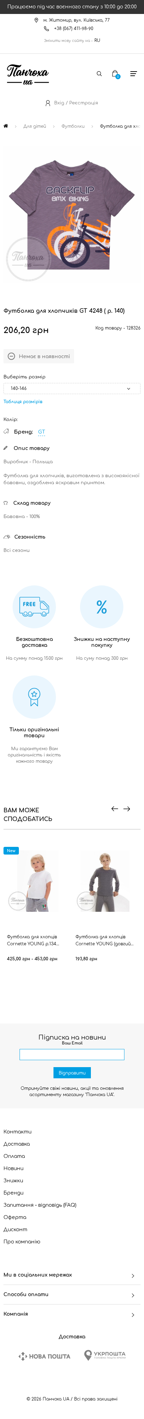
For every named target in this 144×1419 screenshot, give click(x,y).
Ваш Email (72, 1043)
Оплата (14, 1156)
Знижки (13, 1180)
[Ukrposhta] (104, 1355)
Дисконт (15, 1229)
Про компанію (22, 1241)
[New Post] (44, 1356)
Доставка (16, 1144)
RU (97, 40)
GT (41, 432)
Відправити (72, 1073)
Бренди (13, 1193)
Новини (13, 1168)
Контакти (17, 1132)
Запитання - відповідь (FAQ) (40, 1205)
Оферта (14, 1217)
